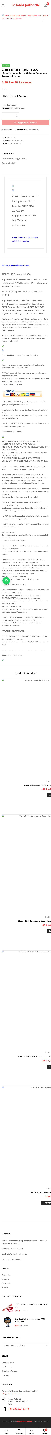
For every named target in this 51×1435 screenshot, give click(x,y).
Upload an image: (9, 105)
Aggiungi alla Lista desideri (27, 129)
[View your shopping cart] (45, 5)
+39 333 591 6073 (16, 1249)
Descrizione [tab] (8, 153)
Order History (7, 1275)
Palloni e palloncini (25, 5)
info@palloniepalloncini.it (17, 1254)
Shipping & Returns (9, 1371)
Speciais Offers (8, 1363)
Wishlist (5, 1287)
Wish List (5, 1279)
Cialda (4, 89)
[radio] (5, 96)
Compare (8, 129)
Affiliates (5, 1375)
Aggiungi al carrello (27, 122)
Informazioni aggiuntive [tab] (14, 158)
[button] (43, 20)
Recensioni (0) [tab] (9, 163)
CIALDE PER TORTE (17, 140)
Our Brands (6, 1367)
